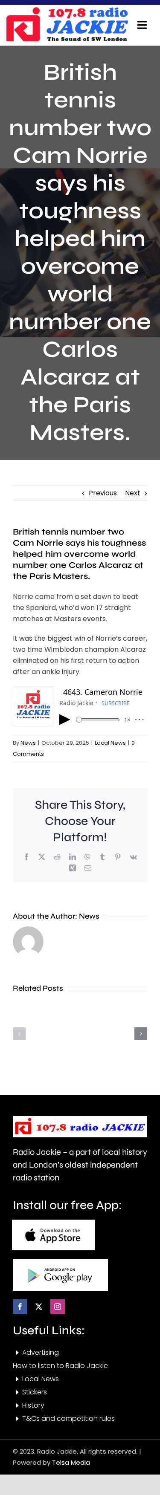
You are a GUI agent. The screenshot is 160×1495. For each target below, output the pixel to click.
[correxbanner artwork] (67, 10)
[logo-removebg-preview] (80, 1119)
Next (132, 493)
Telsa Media (71, 1462)
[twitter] (39, 1306)
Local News (110, 743)
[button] (19, 1033)
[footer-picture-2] (60, 1262)
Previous (103, 493)
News (28, 743)
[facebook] (20, 1306)
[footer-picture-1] (53, 1223)
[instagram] (57, 1306)
